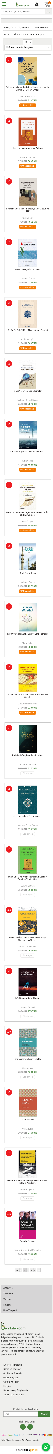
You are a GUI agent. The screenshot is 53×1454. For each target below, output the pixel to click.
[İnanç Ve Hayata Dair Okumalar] (27, 362)
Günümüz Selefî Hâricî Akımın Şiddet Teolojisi (28, 330)
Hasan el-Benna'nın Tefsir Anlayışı (28, 148)
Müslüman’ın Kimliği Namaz (27, 998)
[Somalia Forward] (27, 1212)
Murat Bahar (27, 643)
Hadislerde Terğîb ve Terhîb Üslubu (27, 755)
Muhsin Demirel (28, 1007)
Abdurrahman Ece (28, 764)
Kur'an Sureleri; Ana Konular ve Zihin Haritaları (27, 634)
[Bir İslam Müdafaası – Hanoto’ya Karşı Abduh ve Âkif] (28, 180)
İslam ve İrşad (27, 1120)
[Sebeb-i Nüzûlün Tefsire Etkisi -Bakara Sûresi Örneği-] (28, 665)
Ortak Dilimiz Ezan (28, 573)
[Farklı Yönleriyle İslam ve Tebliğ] (28, 1030)
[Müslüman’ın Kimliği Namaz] (28, 969)
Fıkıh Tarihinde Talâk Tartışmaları (27, 816)
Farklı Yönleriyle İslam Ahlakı (27, 269)
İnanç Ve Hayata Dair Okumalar (28, 391)
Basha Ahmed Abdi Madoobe (28, 1250)
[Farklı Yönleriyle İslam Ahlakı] (27, 240)
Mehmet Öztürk (28, 582)
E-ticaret (20, 1450)
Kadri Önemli (27, 218)
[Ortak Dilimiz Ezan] (28, 544)
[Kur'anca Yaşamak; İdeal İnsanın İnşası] (28, 422)
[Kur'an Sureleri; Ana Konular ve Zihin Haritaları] (28, 605)
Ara (48, 11)
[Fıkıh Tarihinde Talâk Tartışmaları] (27, 787)
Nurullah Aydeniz (27, 1189)
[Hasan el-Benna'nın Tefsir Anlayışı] (28, 119)
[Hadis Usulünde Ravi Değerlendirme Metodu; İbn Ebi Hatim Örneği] (27, 483)
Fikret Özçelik (28, 521)
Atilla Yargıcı (27, 461)
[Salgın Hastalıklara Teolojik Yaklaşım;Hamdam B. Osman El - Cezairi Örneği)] (27, 58)
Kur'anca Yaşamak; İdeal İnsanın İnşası (27, 452)
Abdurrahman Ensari (27, 704)
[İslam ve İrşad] (28, 1090)
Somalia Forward (27, 1241)
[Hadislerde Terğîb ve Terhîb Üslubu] (28, 726)
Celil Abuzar (27, 1068)
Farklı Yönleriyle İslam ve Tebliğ (27, 1059)
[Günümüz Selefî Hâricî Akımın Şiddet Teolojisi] (27, 301)
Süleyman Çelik (27, 886)
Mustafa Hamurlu (27, 157)
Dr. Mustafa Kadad (28, 947)
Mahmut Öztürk (28, 279)
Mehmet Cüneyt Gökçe (28, 400)
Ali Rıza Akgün (27, 339)
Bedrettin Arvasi (27, 96)
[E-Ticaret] (30, 1450)
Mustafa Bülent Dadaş (28, 825)
